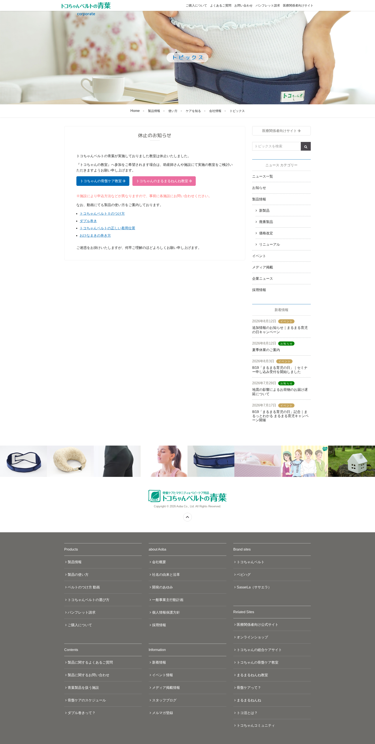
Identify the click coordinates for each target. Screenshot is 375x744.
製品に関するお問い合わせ (88, 675)
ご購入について (196, 5)
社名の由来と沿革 (166, 574)
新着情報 (159, 662)
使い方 (173, 111)
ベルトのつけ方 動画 (84, 587)
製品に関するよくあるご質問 (90, 662)
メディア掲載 (262, 267)
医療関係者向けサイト (298, 5)
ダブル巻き (88, 221)
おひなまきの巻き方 (95, 235)
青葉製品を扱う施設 (83, 687)
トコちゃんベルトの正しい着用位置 (107, 228)
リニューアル (269, 244)
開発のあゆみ (162, 587)
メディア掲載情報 (166, 687)
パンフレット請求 (268, 5)
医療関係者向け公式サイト (257, 624)
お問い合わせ (243, 5)
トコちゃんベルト (251, 562)
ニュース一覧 (262, 176)
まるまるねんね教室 (252, 675)
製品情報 (154, 111)
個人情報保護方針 (166, 612)
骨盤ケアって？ (249, 687)
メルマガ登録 (162, 713)
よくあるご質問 (220, 5)
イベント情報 (162, 675)
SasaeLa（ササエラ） (254, 587)
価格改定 (266, 233)
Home (135, 111)
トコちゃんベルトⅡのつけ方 (102, 213)
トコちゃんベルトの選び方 (88, 600)
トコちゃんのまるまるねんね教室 (162, 181)
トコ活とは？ (247, 713)
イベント (259, 256)
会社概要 (159, 562)
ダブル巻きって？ (81, 713)
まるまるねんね (249, 700)
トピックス (237, 111)
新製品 (264, 210)
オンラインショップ (252, 637)
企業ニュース (262, 278)
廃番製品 (266, 222)
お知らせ (259, 188)
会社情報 (215, 111)
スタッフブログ (164, 700)
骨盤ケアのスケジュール (87, 700)
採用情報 (259, 290)
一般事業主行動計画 (167, 600)
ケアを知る (193, 111)
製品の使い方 (78, 574)
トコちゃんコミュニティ (256, 725)
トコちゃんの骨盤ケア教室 (101, 181)
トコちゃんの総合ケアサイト (259, 650)
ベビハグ (244, 574)
